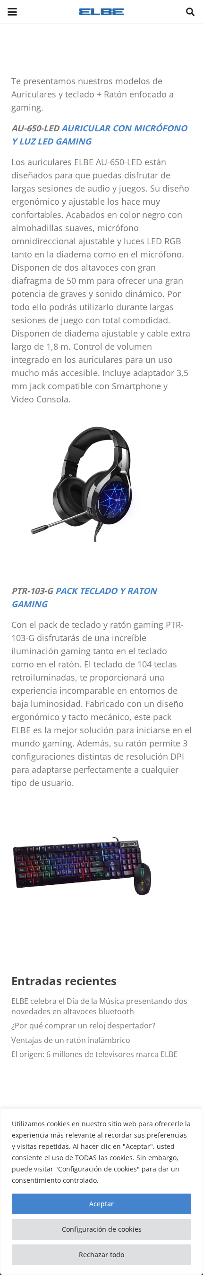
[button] (12, 11)
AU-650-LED (35, 128)
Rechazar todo (101, 1254)
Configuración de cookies (102, 1229)
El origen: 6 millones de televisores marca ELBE (94, 1054)
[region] (101, 1191)
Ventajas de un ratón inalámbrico (70, 1040)
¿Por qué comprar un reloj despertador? (83, 1025)
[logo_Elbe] (101, 11)
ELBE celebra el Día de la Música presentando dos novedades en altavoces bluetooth (99, 1006)
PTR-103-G (32, 590)
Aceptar (101, 1203)
